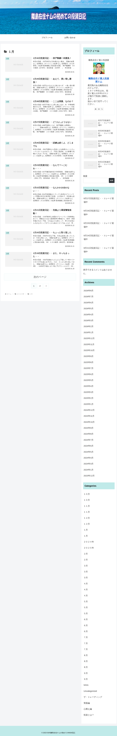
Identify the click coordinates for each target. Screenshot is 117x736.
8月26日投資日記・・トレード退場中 (99, 213)
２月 (86, 554)
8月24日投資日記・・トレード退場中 (99, 237)
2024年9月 (88, 428)
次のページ (40, 276)
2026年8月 (88, 290)
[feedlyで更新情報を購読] (98, 109)
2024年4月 (88, 458)
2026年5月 (88, 308)
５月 (86, 601)
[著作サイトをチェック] (95, 109)
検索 (85, 176)
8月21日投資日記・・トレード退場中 (99, 250)
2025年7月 (88, 368)
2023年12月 (89, 476)
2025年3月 (88, 392)
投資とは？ (89, 715)
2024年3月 (88, 464)
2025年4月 (88, 386)
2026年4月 (88, 314)
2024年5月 (88, 452)
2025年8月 (88, 362)
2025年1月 (88, 404)
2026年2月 (88, 326)
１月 (86, 530)
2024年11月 (89, 416)
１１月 (87, 506)
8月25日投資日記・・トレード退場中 (99, 225)
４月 (86, 583)
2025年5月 (88, 380)
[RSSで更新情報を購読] (102, 109)
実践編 (87, 703)
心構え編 (88, 709)
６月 (86, 619)
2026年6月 (88, 302)
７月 (86, 637)
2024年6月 (88, 446)
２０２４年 (89, 542)
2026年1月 (88, 332)
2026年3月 (88, 320)
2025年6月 (88, 374)
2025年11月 (89, 344)
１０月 (87, 494)
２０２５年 (89, 548)
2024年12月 (89, 410)
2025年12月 (89, 338)
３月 (86, 566)
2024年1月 (88, 470)
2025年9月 (88, 356)
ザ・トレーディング (93, 697)
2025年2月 (88, 398)
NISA (86, 685)
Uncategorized (90, 691)
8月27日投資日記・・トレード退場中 (99, 200)
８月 (86, 655)
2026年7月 (88, 296)
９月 (86, 673)
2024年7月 (88, 440)
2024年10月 (89, 422)
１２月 (87, 518)
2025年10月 (89, 350)
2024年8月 (88, 434)
